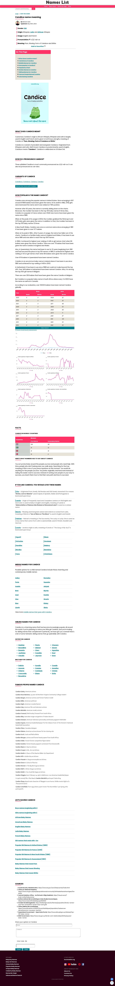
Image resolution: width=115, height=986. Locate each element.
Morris (18, 512)
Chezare (55, 645)
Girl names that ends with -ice (26, 841)
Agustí (18, 537)
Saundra (47, 582)
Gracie (46, 599)
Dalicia (21, 666)
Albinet (38, 648)
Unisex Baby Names (12, 964)
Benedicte (22, 676)
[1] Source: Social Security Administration (26, 330)
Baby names (52, 6)
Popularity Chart (24, 67)
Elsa (16, 603)
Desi (53, 653)
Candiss (40, 182)
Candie (55, 666)
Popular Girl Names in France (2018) (28, 850)
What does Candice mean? (28, 58)
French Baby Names (22, 836)
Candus (38, 668)
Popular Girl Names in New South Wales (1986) (32, 854)
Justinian (21, 653)
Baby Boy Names (11, 959)
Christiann (48, 554)
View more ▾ (45, 328)
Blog (69, 6)
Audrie (17, 586)
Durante (21, 650)
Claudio (21, 656)
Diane (37, 673)
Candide (38, 653)
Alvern (54, 648)
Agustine (55, 650)
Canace (34, 182)
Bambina (47, 550)
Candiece (18, 182)
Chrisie (54, 671)
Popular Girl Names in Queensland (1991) (30, 859)
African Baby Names (23, 817)
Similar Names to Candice (27, 70)
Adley (17, 578)
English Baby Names (23, 827)
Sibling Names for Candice (28, 72)
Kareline (19, 545)
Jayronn (38, 656)
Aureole (21, 668)
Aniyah (46, 586)
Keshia (46, 595)
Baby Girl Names (25, 14)
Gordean (47, 541)
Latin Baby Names (22, 831)
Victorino (19, 541)
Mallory (47, 545)
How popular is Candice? (27, 65)
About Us (67, 971)
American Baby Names (24, 822)
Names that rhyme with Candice (26, 186)
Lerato (18, 528)
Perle (17, 582)
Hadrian (21, 645)
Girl (25, 28)
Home (45, 6)
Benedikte (22, 648)
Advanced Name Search (14, 975)
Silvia (46, 608)
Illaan (46, 537)
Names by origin (62, 6)
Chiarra (21, 671)
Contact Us (68, 973)
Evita (54, 673)
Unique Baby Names (12, 968)
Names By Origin (11, 973)
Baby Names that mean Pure (26, 864)
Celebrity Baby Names (13, 971)
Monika (18, 550)
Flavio (37, 645)
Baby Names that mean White (26, 873)
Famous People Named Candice (29, 74)
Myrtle (46, 591)
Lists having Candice (26, 77)
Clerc (37, 650)
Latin (32, 32)
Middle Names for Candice (28, 63)
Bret (16, 591)
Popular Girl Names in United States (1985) (31, 845)
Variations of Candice (26, 61)
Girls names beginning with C (26, 813)
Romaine (47, 578)
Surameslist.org (69, 959)
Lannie (18, 501)
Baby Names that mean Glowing (27, 868)
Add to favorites (37, 46)
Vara (18, 554)
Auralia (38, 666)
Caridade (38, 671)
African (40, 32)
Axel (17, 595)
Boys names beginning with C (26, 808)
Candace (26, 182)
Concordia (22, 673)
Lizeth (17, 608)
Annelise (55, 668)
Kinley (46, 603)
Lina (16, 599)
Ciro (17, 492)
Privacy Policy (68, 976)
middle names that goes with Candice (37, 612)
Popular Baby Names (13, 966)
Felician (19, 519)
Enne (54, 656)
